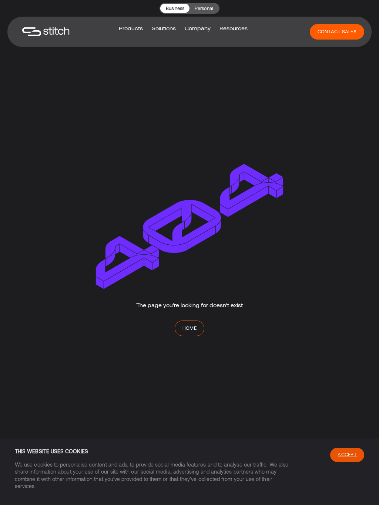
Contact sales (337, 31)
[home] (46, 31)
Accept (347, 454)
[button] (164, 28)
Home (189, 328)
